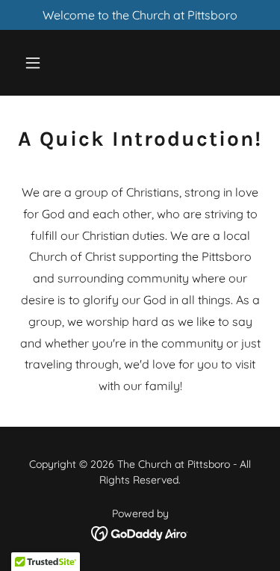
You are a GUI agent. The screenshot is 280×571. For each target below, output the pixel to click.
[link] (140, 66)
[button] (36, 63)
